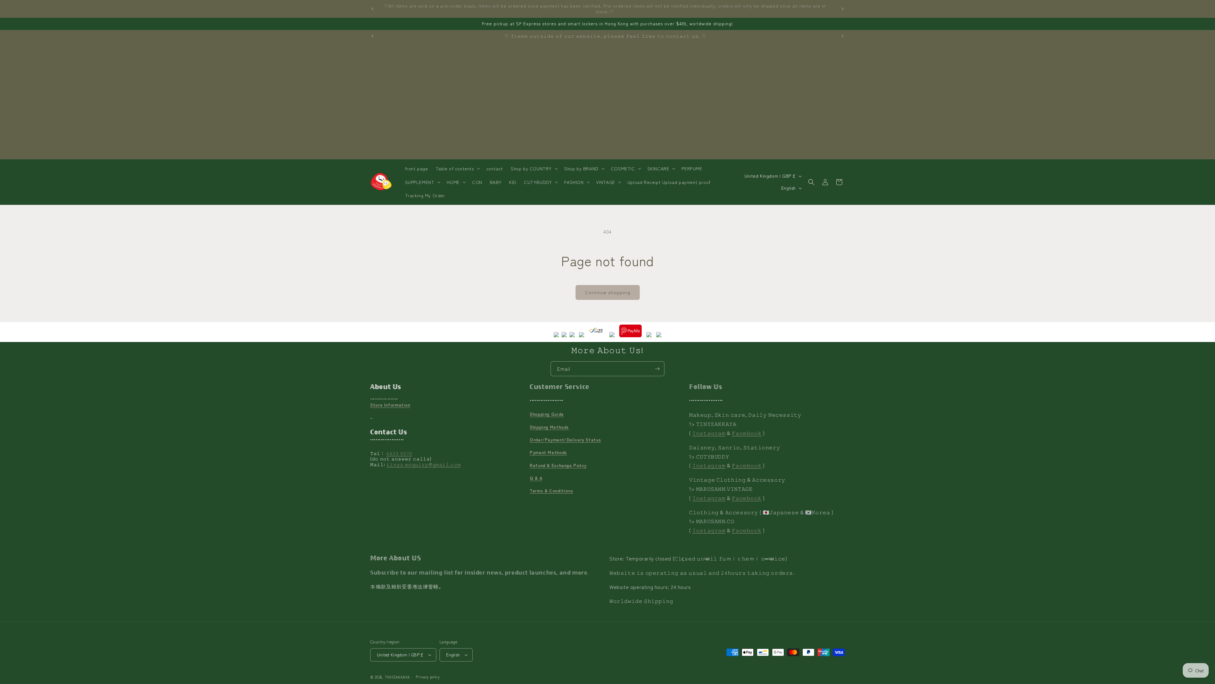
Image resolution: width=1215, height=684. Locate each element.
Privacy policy (428, 676)
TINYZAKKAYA (397, 677)
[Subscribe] (657, 368)
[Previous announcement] (372, 9)
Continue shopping (607, 292)
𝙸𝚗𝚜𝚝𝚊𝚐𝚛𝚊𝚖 (708, 433)
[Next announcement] (843, 9)
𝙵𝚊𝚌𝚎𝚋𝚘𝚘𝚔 (746, 433)
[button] (457, 168)
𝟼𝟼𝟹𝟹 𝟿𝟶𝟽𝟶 (399, 453)
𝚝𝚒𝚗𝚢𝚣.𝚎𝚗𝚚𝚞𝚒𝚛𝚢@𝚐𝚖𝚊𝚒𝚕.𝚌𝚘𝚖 (424, 464)
